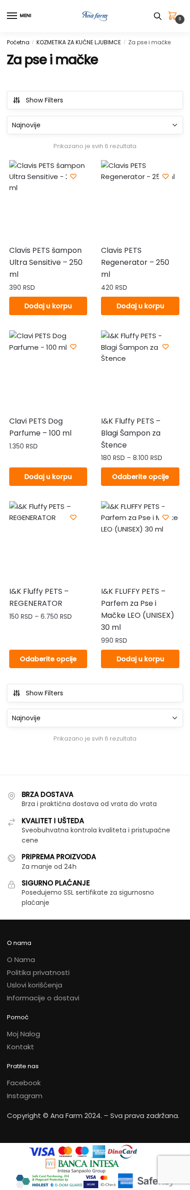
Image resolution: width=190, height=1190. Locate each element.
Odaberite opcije (140, 476)
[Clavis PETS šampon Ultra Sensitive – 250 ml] (48, 199)
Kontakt (20, 1047)
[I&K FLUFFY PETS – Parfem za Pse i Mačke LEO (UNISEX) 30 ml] (140, 540)
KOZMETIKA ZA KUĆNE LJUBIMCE (78, 42)
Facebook (24, 1083)
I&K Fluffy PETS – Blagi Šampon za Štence (130, 433)
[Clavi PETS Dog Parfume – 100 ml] (48, 369)
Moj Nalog (23, 1034)
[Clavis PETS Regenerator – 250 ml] (140, 199)
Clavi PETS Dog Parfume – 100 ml (40, 427)
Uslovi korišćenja (34, 985)
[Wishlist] (73, 176)
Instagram (24, 1095)
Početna (18, 42)
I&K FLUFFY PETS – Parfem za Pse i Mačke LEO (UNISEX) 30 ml (137, 609)
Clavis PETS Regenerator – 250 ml (135, 262)
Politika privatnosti (38, 972)
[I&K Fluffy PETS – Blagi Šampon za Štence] (140, 369)
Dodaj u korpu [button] (48, 306)
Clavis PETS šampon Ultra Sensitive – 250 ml (46, 262)
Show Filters (44, 100)
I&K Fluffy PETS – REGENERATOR (39, 597)
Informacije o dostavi (43, 998)
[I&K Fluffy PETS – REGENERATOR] (48, 540)
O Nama (21, 959)
